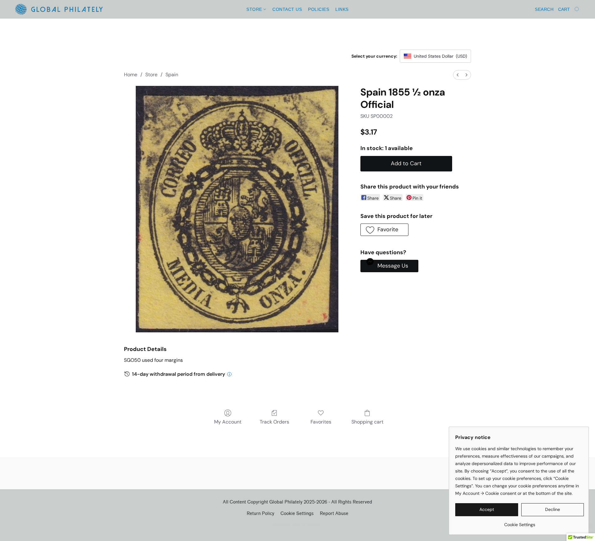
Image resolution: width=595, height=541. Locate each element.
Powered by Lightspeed (297, 524)
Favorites (321, 422)
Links (342, 9)
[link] (519, 522)
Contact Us (287, 9)
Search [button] (544, 9)
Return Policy (260, 513)
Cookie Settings (297, 513)
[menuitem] (457, 74)
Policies (318, 9)
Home (130, 74)
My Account (227, 422)
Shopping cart (367, 422)
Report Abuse (334, 513)
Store (254, 9)
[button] (59, 9)
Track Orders (274, 422)
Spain (171, 74)
